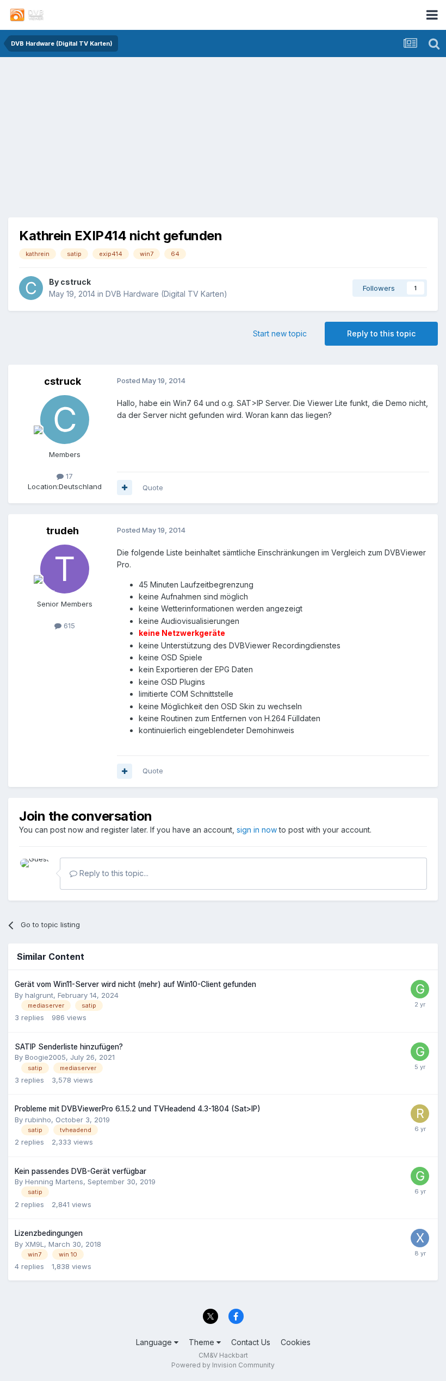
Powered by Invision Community (223, 1365)
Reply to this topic (381, 333)
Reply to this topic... (112, 873)
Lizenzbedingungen (49, 1233)
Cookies (296, 1342)
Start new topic (280, 333)
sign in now (257, 829)
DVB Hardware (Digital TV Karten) (166, 293)
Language (155, 1342)
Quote (153, 487)
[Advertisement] (223, 141)
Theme (202, 1342)
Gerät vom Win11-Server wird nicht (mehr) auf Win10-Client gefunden (135, 984)
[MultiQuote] (124, 487)
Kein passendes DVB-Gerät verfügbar (80, 1171)
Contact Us (250, 1342)
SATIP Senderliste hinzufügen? (69, 1046)
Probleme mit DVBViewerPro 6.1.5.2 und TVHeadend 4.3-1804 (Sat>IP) (138, 1108)
